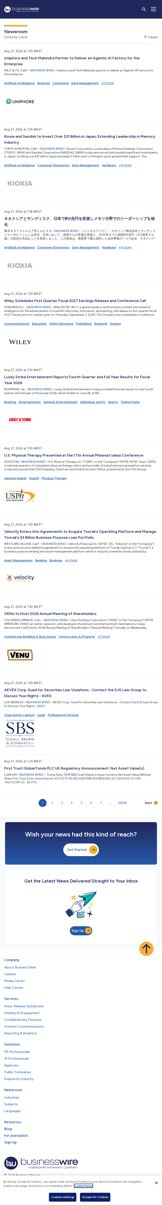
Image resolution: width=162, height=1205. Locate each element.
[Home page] (21, 9)
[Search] (144, 9)
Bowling (10, 402)
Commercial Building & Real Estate (30, 636)
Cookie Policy (83, 1185)
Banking (41, 560)
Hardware (109, 165)
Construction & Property (76, 636)
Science (115, 323)
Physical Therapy (54, 478)
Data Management (85, 83)
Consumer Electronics (53, 165)
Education (39, 323)
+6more (71, 560)
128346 (122, 803)
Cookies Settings (62, 1197)
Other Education (61, 323)
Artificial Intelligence (19, 83)
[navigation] (153, 9)
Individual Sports (92, 402)
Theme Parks (130, 402)
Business (43, 83)
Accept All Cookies (95, 1197)
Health (34, 478)
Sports (113, 402)
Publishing (84, 323)
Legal (41, 715)
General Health (15, 478)
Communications (16, 323)
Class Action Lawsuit (19, 715)
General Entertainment (60, 402)
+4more (125, 165)
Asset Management (18, 560)
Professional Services (63, 715)
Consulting (61, 83)
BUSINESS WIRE (42, 70)
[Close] (156, 1183)
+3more (107, 83)
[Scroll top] (146, 949)
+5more (103, 636)
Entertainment (30, 402)
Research (100, 323)
